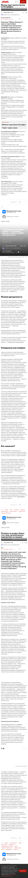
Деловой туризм (13, 843)
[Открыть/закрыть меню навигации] (15, 2)
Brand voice (16, 849)
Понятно (22, 871)
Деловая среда (4, 844)
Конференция (9, 849)
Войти (23, 1)
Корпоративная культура (7, 846)
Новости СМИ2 (5, 221)
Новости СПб (22, 511)
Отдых (15, 846)
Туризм (20, 843)
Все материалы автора (7, 19)
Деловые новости (13, 511)
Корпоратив (11, 844)
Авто (11, 510)
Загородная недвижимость (7, 848)
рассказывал (20, 496)
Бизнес (2, 849)
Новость (6, 510)
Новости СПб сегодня (6, 513)
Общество (22, 510)
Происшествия (4, 511)
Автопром (16, 510)
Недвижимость (17, 848)
